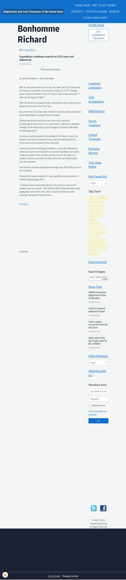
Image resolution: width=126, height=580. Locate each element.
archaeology (102, 197)
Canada (93, 240)
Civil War (100, 201)
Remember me (98, 405)
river (100, 210)
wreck (92, 236)
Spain (92, 197)
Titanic (92, 210)
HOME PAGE (82, 5)
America (93, 219)
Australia (93, 253)
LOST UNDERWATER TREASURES (98, 35)
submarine (102, 232)
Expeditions (30, 49)
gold (101, 227)
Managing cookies (70, 576)
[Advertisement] (50, 223)
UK (98, 236)
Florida (92, 214)
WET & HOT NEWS (104, 5)
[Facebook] (103, 508)
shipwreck (94, 245)
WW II (101, 240)
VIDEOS (114, 11)
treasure (93, 227)
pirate (92, 201)
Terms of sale (54, 576)
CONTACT (77, 11)
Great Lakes (94, 223)
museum (93, 249)
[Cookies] (5, 575)
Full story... (24, 204)
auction (103, 245)
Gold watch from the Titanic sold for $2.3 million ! (97, 340)
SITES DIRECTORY (95, 17)
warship (102, 249)
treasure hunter (96, 206)
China (100, 214)
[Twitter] (93, 508)
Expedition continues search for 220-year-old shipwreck (46, 58)
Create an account (95, 411)
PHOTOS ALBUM (96, 11)
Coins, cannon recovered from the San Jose (98, 324)
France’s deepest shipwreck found (96, 310)
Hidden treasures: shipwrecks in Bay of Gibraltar (97, 295)
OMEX (92, 232)
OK (98, 420)
